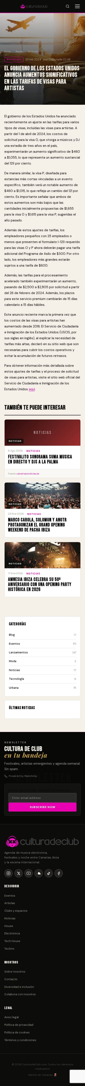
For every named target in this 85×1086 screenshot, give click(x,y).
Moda (42, 661)
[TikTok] (48, 873)
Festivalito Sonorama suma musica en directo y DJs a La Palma (40, 459)
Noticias (33, 51)
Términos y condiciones (20, 1040)
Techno (9, 949)
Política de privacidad (18, 1025)
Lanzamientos (42, 652)
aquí (32, 389)
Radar (19, 51)
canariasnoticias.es (28, 473)
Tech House (12, 941)
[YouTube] (28, 873)
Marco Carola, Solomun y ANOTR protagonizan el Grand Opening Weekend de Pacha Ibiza (37, 525)
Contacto (10, 979)
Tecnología (42, 679)
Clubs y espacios (15, 911)
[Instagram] (8, 873)
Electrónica (12, 933)
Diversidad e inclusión (19, 987)
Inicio (7, 51)
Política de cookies (17, 1032)
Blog (42, 635)
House (8, 926)
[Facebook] (58, 873)
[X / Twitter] (18, 873)
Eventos (42, 644)
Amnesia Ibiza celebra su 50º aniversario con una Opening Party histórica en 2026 (39, 585)
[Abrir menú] (77, 6)
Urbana (42, 688)
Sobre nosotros (14, 971)
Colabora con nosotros (20, 994)
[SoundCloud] (38, 873)
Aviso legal (11, 1017)
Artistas (9, 903)
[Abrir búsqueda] (67, 6)
